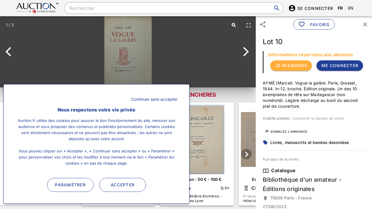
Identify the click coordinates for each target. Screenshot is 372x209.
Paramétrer (70, 184)
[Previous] (11, 51)
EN (351, 8)
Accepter (123, 184)
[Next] (245, 51)
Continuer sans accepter (154, 99)
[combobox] (173, 8)
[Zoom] (234, 25)
